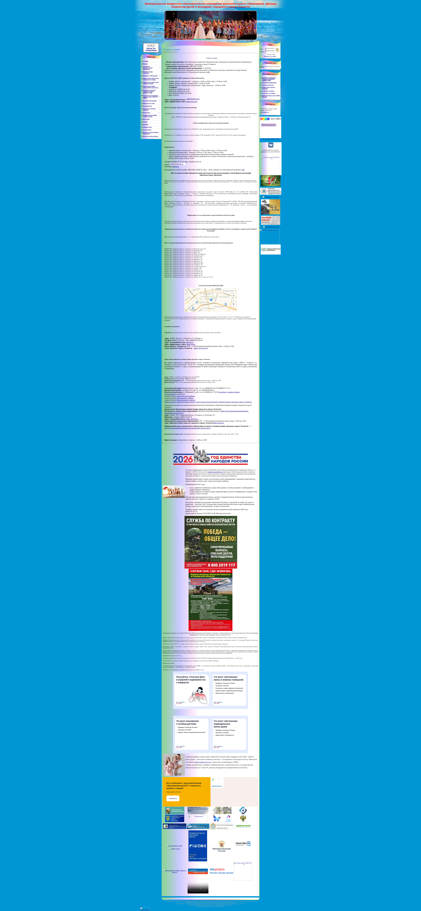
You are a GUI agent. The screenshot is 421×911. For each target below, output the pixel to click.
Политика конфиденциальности (224, 905)
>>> (181, 655)
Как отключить (240, 903)
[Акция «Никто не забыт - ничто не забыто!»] (174, 872)
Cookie (188, 903)
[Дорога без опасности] (197, 821)
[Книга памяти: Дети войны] (271, 197)
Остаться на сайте (271, 54)
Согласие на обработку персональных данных (201, 905)
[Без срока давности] (271, 254)
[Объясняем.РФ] (243, 851)
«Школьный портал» (218, 906)
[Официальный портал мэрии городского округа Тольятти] (174, 822)
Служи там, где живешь (268, 93)
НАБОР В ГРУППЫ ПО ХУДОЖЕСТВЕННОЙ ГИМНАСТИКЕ (269, 79)
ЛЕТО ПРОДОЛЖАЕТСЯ (269, 82)
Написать (173, 798)
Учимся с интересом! (268, 85)
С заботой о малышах (268, 91)
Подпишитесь (264, 112)
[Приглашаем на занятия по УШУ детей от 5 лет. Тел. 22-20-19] (210, 39)
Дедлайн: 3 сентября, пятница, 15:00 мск (270, 138)
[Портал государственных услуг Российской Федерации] (221, 873)
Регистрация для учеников (270, 56)
